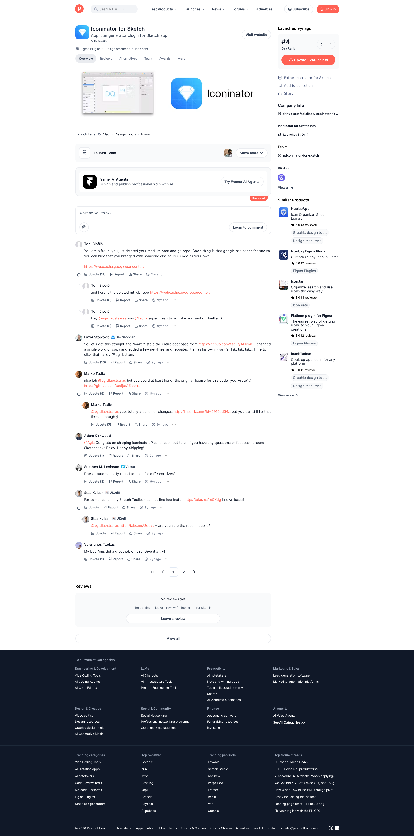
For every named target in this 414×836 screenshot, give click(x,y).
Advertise (264, 9)
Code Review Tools (88, 783)
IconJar (297, 281)
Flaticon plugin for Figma (311, 315)
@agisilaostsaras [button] (112, 318)
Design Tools (125, 134)
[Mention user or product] (84, 227)
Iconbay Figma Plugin (308, 251)
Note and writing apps (223, 681)
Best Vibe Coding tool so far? (295, 797)
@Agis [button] (89, 442)
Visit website (256, 34)
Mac (106, 134)
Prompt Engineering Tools (159, 687)
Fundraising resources (222, 721)
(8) (96, 393)
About (151, 828)
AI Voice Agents (284, 715)
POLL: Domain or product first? (296, 769)
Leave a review (173, 618)
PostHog (147, 783)
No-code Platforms (88, 790)
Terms (172, 828)
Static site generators (90, 804)
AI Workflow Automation (224, 700)
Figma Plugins (90, 49)
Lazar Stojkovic (97, 337)
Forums (239, 9)
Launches (192, 9)
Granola (146, 797)
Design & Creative (88, 708)
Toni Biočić (93, 244)
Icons (145, 134)
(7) (103, 424)
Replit (212, 797)
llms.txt (258, 828)
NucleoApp (300, 208)
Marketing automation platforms (296, 681)
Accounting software (221, 715)
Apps (139, 828)
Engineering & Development (95, 668)
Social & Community (156, 708)
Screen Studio (218, 769)
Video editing (84, 715)
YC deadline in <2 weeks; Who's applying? (304, 776)
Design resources (117, 49)
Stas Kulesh (94, 492)
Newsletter (125, 828)
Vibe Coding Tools (88, 675)
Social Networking (154, 715)
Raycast (147, 804)
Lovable (147, 762)
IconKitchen (301, 353)
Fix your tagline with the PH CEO (297, 811)
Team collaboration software (227, 687)
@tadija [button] (141, 318)
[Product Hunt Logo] (79, 9)
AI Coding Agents (87, 681)
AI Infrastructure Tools (156, 681)
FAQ (162, 828)
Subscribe (301, 9)
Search (212, 694)
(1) (96, 455)
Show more (249, 153)
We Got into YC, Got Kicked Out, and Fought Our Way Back (305, 783)
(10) (97, 362)
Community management (159, 727)
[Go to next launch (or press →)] (330, 44)
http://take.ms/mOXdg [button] (203, 499)
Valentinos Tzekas (99, 544)
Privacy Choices (220, 828)
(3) (103, 326)
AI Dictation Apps (87, 769)
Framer (213, 790)
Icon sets (141, 49)
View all (173, 638)
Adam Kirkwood (97, 435)
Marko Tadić (94, 373)
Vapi (144, 790)
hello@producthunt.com (301, 828)
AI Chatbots (149, 675)
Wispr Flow (215, 783)
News (216, 9)
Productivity (216, 668)
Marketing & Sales (286, 668)
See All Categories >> (289, 722)
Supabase (148, 811)
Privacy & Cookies (193, 828)
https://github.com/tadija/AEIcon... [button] (226, 344)
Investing (213, 727)
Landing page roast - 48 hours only (299, 804)
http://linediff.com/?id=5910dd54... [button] (202, 411)
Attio (144, 776)
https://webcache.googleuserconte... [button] (114, 266)
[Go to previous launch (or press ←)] (321, 44)
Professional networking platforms (165, 721)
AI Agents (280, 708)
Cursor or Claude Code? (291, 762)
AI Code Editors (86, 687)
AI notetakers (216, 675)
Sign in (330, 9)
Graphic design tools (310, 232)
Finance (213, 708)
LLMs (145, 668)
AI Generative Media (89, 734)
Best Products (161, 9)
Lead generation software (291, 675)
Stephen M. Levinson (101, 467)
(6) (103, 300)
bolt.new (214, 776)
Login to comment (248, 227)
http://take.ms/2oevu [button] (137, 525)
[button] (181, 58)
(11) (97, 274)
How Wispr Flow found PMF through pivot (303, 790)
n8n (144, 769)
